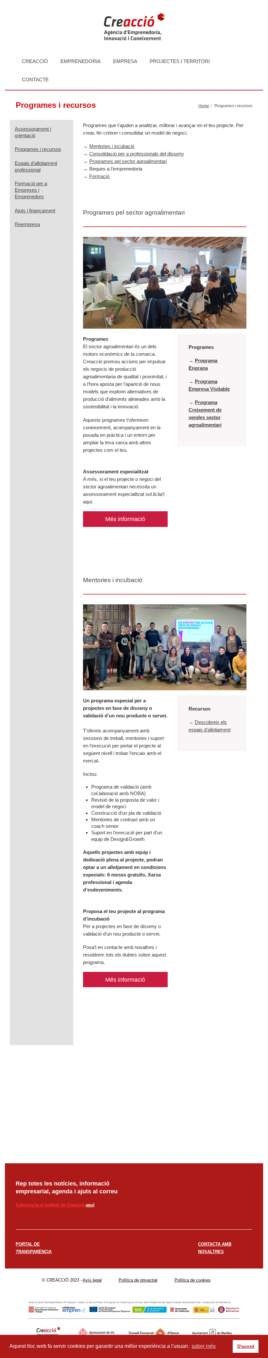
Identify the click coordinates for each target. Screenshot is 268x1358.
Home (203, 106)
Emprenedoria (80, 61)
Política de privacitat (138, 1280)
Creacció (35, 61)
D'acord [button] (245, 1346)
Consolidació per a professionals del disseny (136, 153)
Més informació (125, 519)
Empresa (125, 61)
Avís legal (92, 1280)
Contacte (35, 79)
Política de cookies (193, 1280)
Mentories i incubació (111, 146)
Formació (99, 176)
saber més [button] (204, 1346)
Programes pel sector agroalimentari (128, 161)
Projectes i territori (180, 61)
